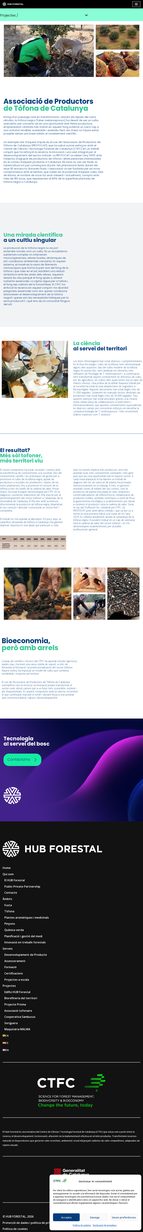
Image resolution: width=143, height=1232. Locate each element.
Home (7, 868)
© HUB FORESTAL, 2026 (18, 1216)
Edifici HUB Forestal (17, 992)
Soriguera (11, 1023)
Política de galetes (82, 1225)
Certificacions (13, 973)
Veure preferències (124, 1217)
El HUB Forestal (14, 880)
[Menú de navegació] (136, 4)
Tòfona (9, 911)
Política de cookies (15, 1229)
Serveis (8, 949)
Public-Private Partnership (22, 886)
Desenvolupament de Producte (25, 955)
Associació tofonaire (18, 1011)
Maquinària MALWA (17, 1029)
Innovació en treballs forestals (25, 942)
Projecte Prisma (15, 1004)
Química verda (14, 930)
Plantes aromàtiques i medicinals (26, 917)
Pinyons (9, 924)
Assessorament (14, 961)
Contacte (10, 893)
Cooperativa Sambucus (19, 1017)
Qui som (8, 874)
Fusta (8, 905)
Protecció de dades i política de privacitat (31, 1223)
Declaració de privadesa (104, 1225)
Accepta (66, 1217)
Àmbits (7, 899)
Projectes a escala (16, 980)
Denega (95, 1217)
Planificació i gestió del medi (23, 936)
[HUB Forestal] (13, 4)
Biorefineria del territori (20, 998)
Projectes (9, 986)
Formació (10, 967)
